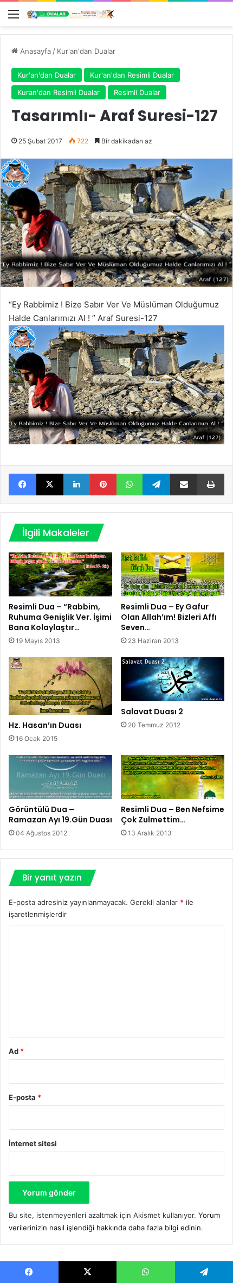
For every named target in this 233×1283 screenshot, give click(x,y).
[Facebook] (22, 484)
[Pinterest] (103, 484)
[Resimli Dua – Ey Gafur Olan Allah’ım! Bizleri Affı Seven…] (172, 574)
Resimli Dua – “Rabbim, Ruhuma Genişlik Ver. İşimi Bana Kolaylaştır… (60, 617)
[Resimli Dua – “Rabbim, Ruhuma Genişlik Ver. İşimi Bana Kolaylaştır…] (60, 574)
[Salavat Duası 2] (172, 679)
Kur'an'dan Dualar (86, 51)
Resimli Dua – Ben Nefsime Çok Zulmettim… (172, 814)
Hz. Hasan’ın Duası (45, 725)
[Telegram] (156, 484)
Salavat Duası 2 (152, 711)
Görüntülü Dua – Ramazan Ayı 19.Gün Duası (60, 814)
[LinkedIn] (76, 484)
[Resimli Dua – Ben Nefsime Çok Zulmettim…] (172, 777)
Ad (16, 1051)
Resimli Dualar (137, 92)
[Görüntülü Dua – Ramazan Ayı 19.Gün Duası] (60, 777)
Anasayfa (34, 51)
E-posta (25, 1097)
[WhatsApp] (129, 484)
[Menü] (13, 17)
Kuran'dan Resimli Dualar (58, 92)
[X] (50, 484)
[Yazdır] (210, 484)
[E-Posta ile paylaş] (184, 484)
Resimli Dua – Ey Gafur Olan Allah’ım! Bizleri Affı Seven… (169, 617)
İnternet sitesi (33, 1143)
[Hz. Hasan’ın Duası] (60, 685)
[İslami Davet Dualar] (70, 13)
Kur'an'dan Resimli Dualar (132, 75)
